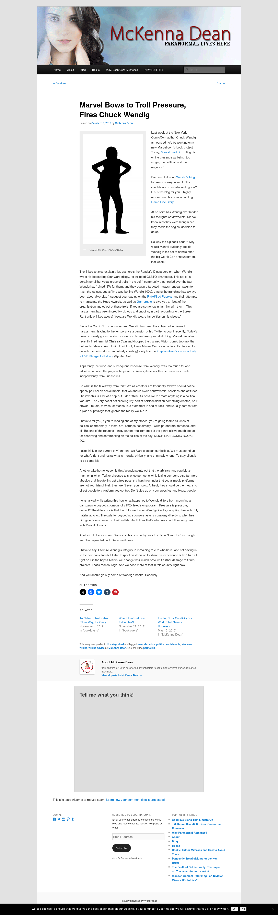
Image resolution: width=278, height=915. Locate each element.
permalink (149, 648)
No (243, 908)
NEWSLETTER (153, 70)
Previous (59, 83)
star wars (187, 644)
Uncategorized (115, 644)
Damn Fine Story (162, 202)
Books (96, 70)
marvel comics (146, 644)
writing (83, 648)
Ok (234, 908)
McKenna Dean (124, 123)
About (70, 70)
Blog (83, 70)
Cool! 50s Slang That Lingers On (192, 820)
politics (160, 644)
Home (57, 70)
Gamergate (144, 301)
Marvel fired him (171, 152)
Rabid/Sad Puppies (160, 296)
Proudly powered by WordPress (139, 901)
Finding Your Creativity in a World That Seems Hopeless (175, 622)
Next (221, 83)
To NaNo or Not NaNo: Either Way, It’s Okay (94, 620)
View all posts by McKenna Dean (122, 675)
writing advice (97, 648)
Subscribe (121, 848)
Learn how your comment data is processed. (135, 799)
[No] (273, 909)
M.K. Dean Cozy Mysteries (122, 70)
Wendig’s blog (185, 177)
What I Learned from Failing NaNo (132, 620)
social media (173, 644)
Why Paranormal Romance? (189, 832)
